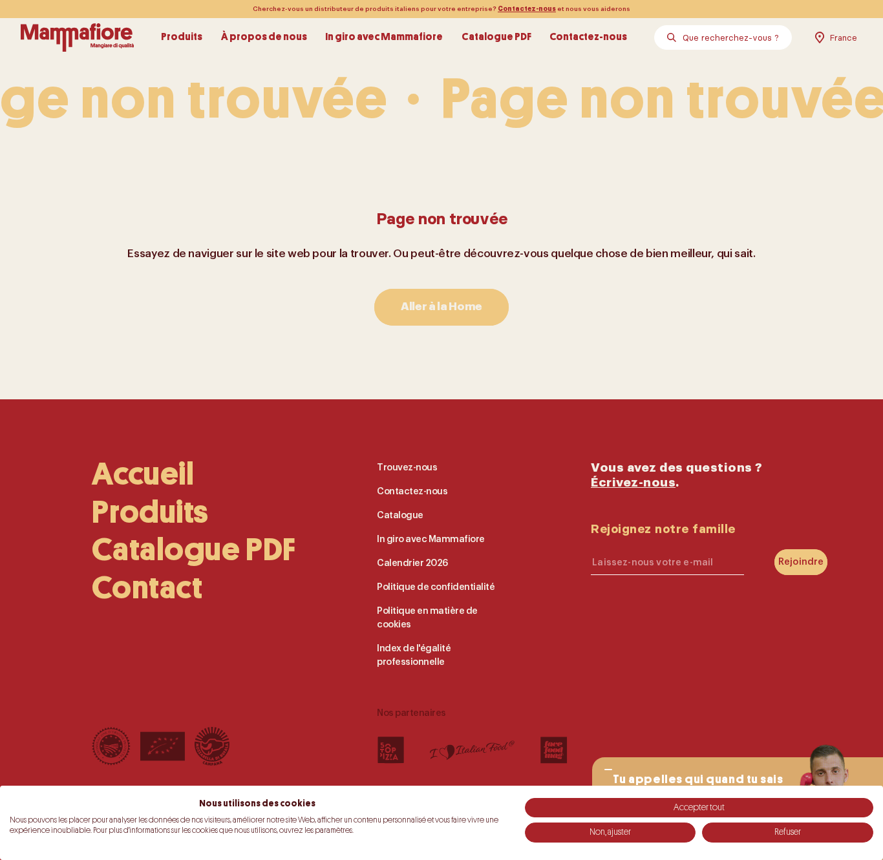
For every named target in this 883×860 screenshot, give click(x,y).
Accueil (143, 474)
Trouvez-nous (407, 467)
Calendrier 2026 (412, 563)
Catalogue (400, 515)
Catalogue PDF (496, 37)
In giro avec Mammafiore (384, 37)
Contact (147, 588)
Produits (181, 37)
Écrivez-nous (633, 482)
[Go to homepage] (77, 37)
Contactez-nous (527, 9)
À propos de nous (264, 37)
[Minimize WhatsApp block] (608, 769)
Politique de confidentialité (436, 587)
